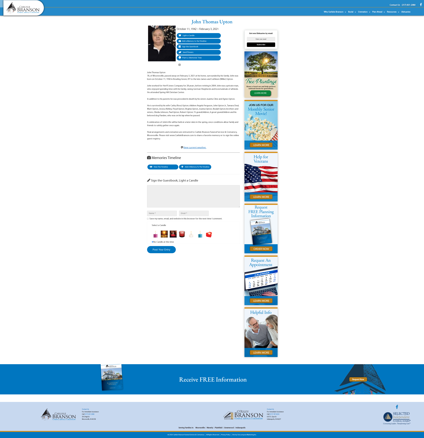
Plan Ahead (377, 12)
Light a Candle (188, 36)
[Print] (179, 65)
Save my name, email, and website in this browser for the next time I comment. (186, 219)
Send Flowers (187, 52)
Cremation (363, 12)
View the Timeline (160, 167)
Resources (392, 12)
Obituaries (405, 12)
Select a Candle (159, 225)
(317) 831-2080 (89, 414)
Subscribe (261, 45)
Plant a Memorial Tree (192, 58)
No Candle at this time (163, 242)
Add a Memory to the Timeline (194, 41)
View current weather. (194, 147)
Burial (350, 12)
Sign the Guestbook (190, 47)
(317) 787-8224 (274, 414)
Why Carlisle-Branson (333, 12)
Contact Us (85, 409)
